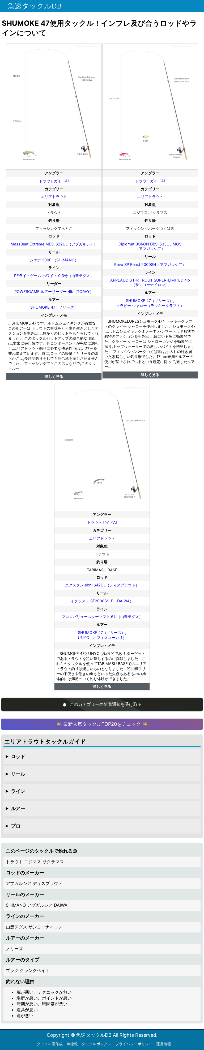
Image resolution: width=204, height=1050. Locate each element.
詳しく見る (54, 376)
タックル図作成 (50, 1044)
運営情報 (163, 1044)
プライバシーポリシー (133, 1044)
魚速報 (72, 1044)
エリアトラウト (54, 196)
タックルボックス (96, 1044)
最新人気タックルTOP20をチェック (102, 724)
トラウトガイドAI (54, 181)
